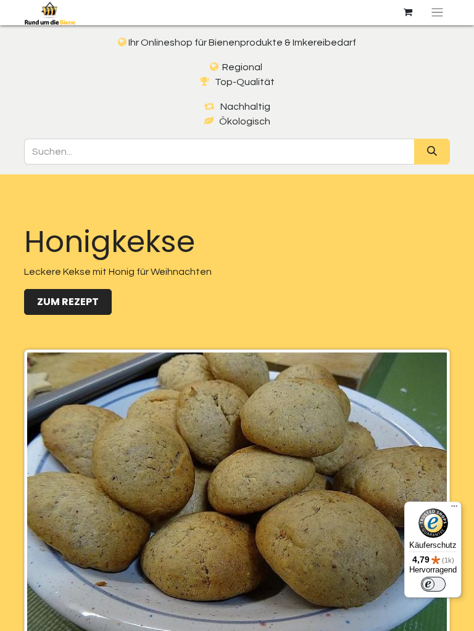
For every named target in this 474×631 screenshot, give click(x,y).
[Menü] (454, 509)
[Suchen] (432, 152)
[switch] (433, 584)
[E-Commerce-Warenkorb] (408, 12)
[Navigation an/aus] (437, 12)
